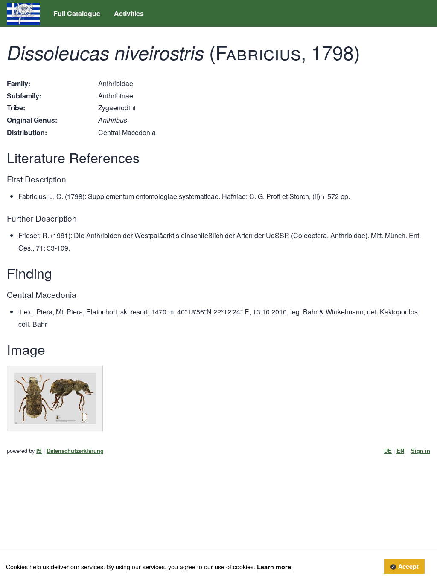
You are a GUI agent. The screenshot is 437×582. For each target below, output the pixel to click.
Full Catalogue (76, 13)
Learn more (274, 566)
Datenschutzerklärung (75, 451)
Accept (408, 566)
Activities (129, 13)
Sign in (420, 451)
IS (39, 451)
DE (388, 451)
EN (400, 451)
